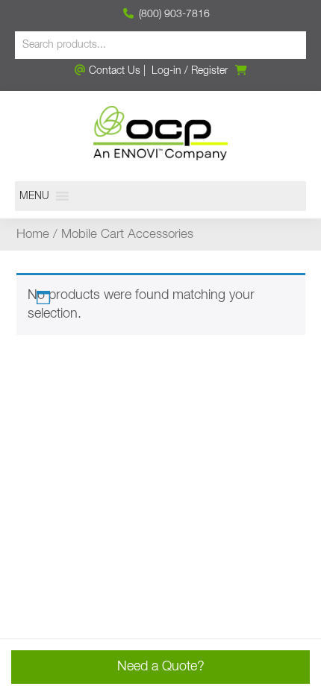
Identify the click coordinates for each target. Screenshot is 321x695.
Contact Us (113, 71)
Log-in (166, 71)
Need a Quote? (161, 666)
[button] (34, 196)
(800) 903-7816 (173, 14)
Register (209, 71)
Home (32, 234)
